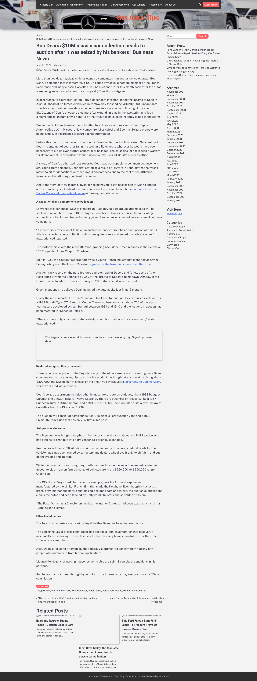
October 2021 (174, 193)
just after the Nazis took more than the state (121, 264)
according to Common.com (142, 381)
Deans (118, 590)
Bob (74, 590)
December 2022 (176, 142)
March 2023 (173, 131)
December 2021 (175, 186)
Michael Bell (60, 65)
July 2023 (172, 117)
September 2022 (176, 153)
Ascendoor (140, 676)
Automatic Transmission (69, 4)
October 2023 (174, 106)
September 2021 (176, 196)
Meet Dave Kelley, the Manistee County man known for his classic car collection (99, 652)
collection (108, 590)
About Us (170, 4)
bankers (65, 590)
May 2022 (172, 168)
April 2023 (173, 128)
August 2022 (174, 157)
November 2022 (176, 146)
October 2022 (174, 149)
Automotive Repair (97, 4)
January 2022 (174, 182)
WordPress (164, 676)
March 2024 (173, 95)
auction (55, 590)
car (90, 590)
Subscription (210, 4)
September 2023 (176, 110)
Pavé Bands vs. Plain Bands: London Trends (190, 49)
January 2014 (174, 200)
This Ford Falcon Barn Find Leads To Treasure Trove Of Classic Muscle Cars (139, 625)
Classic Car (46, 4)
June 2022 (172, 164)
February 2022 (175, 178)
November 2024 (176, 91)
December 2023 (176, 99)
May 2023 (172, 124)
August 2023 (174, 113)
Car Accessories (120, 4)
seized (142, 590)
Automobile (155, 4)
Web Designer (174, 213)
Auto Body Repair (176, 226)
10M (47, 590)
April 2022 (173, 171)
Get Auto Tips (137, 17)
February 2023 (175, 135)
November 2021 (175, 189)
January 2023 (174, 139)
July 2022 (172, 160)
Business (82, 590)
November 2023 (176, 102)
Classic (97, 590)
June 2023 (172, 120)
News (135, 590)
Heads (126, 590)
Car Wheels (138, 4)
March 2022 (173, 175)
